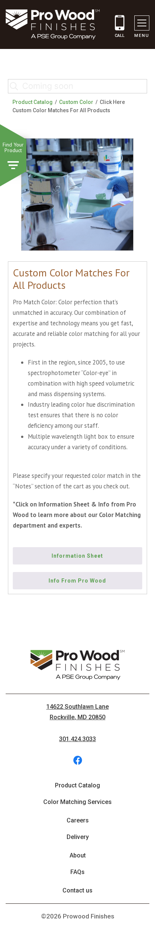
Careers (78, 820)
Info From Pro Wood (77, 581)
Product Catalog (32, 102)
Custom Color (76, 102)
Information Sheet (77, 556)
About (78, 855)
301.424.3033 (77, 739)
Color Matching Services (77, 801)
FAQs (77, 872)
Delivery (78, 837)
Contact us (77, 890)
